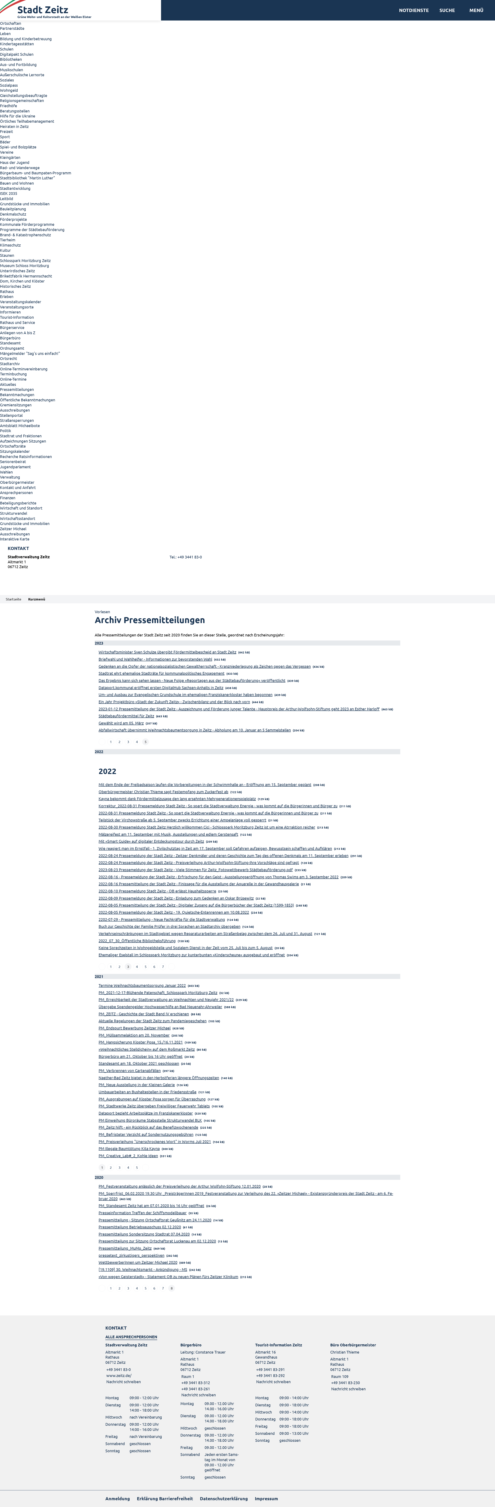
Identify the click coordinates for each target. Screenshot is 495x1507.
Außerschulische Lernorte (22, 74)
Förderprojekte (13, 219)
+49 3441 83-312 (195, 1382)
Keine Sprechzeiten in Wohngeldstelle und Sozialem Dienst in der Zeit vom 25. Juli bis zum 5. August (186, 947)
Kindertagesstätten (17, 43)
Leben (5, 33)
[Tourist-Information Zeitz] (285, 1363)
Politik (5, 430)
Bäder (5, 141)
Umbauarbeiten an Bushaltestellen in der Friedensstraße (147, 1091)
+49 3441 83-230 (345, 1382)
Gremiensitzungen (16, 404)
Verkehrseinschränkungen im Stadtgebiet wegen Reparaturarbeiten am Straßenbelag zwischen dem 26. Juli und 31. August (205, 933)
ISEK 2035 (8, 193)
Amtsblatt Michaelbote (20, 425)
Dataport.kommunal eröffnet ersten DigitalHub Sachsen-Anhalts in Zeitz (161, 687)
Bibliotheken (11, 59)
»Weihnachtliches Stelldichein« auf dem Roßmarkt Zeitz (147, 1049)
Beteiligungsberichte (18, 502)
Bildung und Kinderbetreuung (26, 38)
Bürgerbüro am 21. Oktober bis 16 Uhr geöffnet (141, 1056)
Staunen (7, 255)
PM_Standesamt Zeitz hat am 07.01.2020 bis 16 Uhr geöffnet (151, 1205)
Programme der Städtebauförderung (32, 229)
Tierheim (7, 239)
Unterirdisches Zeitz (17, 270)
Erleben (6, 296)
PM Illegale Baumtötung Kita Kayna (129, 1148)
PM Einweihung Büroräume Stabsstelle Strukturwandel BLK (150, 1120)
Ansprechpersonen (16, 492)
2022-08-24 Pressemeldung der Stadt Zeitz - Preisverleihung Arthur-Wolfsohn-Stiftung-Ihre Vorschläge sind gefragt (199, 862)
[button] (475, 10)
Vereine (6, 152)
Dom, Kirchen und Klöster (22, 280)
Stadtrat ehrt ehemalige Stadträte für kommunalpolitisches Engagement (161, 673)
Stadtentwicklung (15, 188)
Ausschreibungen (15, 410)
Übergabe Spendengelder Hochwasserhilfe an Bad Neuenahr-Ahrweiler (160, 1006)
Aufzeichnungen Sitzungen (23, 440)
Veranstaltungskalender (20, 301)
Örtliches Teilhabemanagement (27, 121)
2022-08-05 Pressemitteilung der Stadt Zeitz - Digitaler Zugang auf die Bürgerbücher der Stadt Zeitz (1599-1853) (196, 904)
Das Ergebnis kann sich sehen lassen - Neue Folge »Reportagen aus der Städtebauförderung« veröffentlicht (192, 680)
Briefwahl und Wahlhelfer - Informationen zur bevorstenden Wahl (155, 659)
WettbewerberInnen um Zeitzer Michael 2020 (138, 1262)
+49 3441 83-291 (270, 1369)
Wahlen (6, 471)
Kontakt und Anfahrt (18, 487)
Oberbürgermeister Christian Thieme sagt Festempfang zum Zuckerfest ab (163, 791)
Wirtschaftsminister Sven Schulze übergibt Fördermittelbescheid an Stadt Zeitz (167, 651)
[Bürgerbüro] (210, 1369)
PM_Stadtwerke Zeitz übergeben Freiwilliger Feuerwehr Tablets (154, 1105)
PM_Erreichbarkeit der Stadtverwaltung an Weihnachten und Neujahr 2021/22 (166, 999)
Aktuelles (8, 384)
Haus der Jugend (14, 162)
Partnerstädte (12, 28)
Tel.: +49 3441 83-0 (186, 556)
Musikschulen (11, 69)
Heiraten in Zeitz (14, 126)
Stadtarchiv (10, 363)
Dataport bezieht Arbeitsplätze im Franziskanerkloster (146, 1113)
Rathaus (7, 291)
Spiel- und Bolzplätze (18, 146)
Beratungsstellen (15, 110)
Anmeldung (117, 1498)
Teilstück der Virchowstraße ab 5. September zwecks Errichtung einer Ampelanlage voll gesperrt (182, 819)
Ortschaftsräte (13, 446)
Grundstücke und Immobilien (25, 203)
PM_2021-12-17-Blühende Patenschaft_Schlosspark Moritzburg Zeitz (158, 992)
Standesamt (10, 342)
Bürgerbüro (10, 337)
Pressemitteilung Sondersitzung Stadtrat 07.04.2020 (144, 1233)
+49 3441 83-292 (270, 1375)
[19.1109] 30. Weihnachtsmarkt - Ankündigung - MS (143, 1269)
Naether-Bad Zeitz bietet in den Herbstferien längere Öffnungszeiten (159, 1077)
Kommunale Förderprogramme (27, 224)
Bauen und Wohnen (17, 183)
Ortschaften (10, 23)
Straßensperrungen (17, 420)
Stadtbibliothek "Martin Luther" (27, 177)
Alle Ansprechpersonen (131, 1336)
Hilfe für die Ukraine (17, 115)
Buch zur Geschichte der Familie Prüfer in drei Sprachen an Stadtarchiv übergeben (169, 926)
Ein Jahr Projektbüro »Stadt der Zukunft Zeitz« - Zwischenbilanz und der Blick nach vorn (174, 701)
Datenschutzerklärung (224, 1498)
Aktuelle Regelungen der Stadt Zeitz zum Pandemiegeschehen (153, 1020)
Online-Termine (13, 379)
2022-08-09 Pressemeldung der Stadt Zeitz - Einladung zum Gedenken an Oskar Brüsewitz (176, 898)
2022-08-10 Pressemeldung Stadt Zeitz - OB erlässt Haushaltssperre (157, 890)
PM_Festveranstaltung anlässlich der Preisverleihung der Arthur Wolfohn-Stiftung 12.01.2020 (180, 1186)
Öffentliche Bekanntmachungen (27, 399)
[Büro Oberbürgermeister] (360, 1366)
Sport (5, 136)
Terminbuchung (13, 373)
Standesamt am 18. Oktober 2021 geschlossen (139, 1063)
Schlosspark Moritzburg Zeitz (25, 260)
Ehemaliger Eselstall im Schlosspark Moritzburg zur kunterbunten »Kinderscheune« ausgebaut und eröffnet (192, 954)
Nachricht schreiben (123, 1381)
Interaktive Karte (14, 538)
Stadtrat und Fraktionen (21, 435)
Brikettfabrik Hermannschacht (26, 275)
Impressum (266, 1498)
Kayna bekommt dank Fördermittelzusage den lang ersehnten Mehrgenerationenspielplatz (177, 798)
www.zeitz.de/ (118, 1375)
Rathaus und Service (17, 322)
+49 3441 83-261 (195, 1388)
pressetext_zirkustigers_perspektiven (131, 1255)
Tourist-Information (17, 317)
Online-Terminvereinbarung (24, 368)
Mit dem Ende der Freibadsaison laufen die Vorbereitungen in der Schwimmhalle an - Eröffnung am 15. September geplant (205, 784)
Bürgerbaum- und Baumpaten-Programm (35, 172)
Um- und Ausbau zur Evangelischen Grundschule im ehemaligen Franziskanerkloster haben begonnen (185, 694)
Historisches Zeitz (15, 286)
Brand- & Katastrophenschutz (25, 234)
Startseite (13, 599)
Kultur (5, 250)
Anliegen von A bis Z (17, 332)
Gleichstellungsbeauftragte (23, 95)
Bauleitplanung (13, 208)
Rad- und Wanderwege (20, 167)
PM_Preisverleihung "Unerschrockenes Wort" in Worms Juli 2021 (155, 1141)
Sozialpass (9, 85)
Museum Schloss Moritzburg (24, 265)
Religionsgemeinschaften (22, 100)
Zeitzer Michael (13, 528)
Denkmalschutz (13, 213)
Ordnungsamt (12, 348)
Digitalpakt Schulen (16, 54)
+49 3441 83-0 (118, 1369)
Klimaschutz (10, 244)
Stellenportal (11, 415)
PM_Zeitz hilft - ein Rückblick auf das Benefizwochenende (148, 1127)
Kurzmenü (36, 599)
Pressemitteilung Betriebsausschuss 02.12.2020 (140, 1226)
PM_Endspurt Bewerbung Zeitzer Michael (135, 1027)
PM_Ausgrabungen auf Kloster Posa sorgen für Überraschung (152, 1098)
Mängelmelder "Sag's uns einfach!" (30, 353)
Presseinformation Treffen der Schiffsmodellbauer (143, 1212)
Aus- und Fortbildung (18, 64)
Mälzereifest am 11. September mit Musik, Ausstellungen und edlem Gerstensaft (168, 834)
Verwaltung (10, 476)
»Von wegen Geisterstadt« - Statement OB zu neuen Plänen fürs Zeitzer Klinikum (168, 1276)
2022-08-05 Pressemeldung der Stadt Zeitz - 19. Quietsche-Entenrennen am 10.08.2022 (174, 912)
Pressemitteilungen (17, 389)
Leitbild (6, 198)
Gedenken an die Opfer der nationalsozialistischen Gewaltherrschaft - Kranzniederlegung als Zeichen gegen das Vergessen (205, 666)
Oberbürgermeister (17, 482)
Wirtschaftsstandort (17, 518)
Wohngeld (9, 90)
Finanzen (7, 497)
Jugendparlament (15, 466)
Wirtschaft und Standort (21, 507)
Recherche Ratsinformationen (26, 456)
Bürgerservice (12, 327)
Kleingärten (10, 157)
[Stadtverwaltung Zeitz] (247, 562)
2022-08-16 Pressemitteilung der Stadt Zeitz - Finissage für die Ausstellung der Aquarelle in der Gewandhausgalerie (199, 883)
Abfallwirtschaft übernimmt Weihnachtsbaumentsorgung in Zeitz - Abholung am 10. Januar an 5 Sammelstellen (195, 729)
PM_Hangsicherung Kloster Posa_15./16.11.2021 (141, 1041)
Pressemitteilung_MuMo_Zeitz (125, 1248)
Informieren (10, 311)
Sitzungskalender (15, 451)
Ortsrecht (8, 358)
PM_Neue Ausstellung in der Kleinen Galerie (137, 1084)
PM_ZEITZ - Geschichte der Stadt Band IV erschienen (144, 1013)
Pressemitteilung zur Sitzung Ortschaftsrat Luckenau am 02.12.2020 (157, 1240)
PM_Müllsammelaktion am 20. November (134, 1035)
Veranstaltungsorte (17, 306)
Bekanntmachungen (17, 394)
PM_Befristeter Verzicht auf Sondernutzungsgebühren (146, 1134)
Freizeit (6, 131)
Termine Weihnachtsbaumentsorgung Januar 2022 (142, 985)
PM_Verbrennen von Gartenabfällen (130, 1070)
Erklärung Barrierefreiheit (165, 1498)
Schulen (6, 48)
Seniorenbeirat (13, 461)
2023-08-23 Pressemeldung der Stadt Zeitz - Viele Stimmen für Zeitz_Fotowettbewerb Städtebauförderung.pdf (196, 869)
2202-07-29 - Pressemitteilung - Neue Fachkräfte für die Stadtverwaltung (162, 919)
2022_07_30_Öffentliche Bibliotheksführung (137, 940)
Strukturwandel (13, 513)
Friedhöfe (8, 105)
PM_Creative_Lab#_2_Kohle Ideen (128, 1155)
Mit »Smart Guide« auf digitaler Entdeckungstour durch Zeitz (151, 841)
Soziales (7, 79)
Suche (447, 10)
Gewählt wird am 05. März (121, 722)
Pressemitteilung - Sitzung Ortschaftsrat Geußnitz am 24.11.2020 (155, 1219)
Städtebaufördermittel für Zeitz (126, 715)
